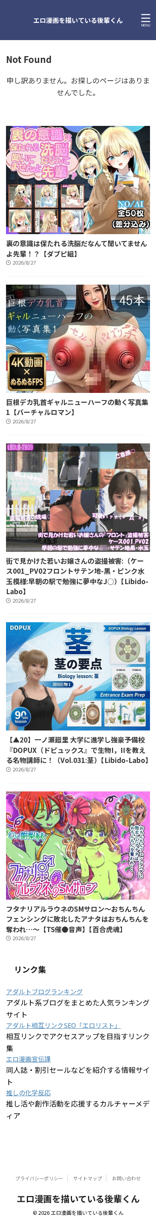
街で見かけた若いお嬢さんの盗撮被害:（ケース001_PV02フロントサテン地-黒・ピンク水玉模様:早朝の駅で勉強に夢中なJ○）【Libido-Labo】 (77, 576)
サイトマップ (87, 1178)
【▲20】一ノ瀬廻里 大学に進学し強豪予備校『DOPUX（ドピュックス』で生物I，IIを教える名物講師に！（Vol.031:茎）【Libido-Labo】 (79, 749)
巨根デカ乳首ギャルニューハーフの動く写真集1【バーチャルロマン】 (77, 407)
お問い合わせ (126, 1178)
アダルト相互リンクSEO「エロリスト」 (63, 1025)
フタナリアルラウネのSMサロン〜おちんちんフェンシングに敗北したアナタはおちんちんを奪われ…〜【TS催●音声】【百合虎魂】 (77, 919)
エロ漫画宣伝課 (28, 1059)
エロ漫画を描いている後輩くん (78, 20)
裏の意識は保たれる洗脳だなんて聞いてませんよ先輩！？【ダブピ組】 (76, 248)
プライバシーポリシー (39, 1178)
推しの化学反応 (28, 1092)
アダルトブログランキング (44, 991)
